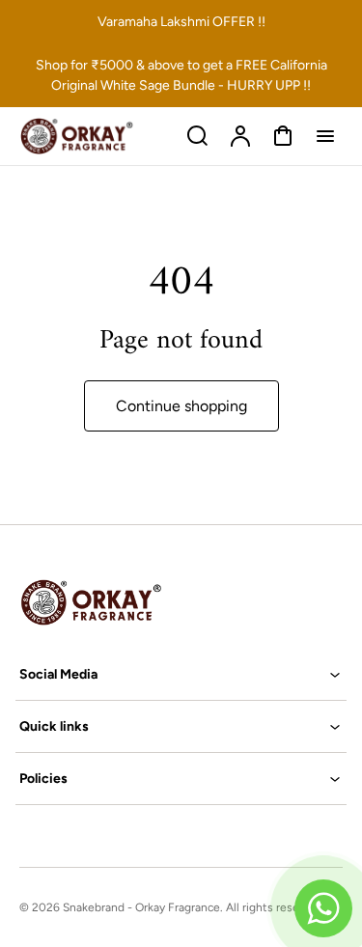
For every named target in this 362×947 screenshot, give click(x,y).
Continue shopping (181, 406)
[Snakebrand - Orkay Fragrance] (140, 602)
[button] (181, 674)
